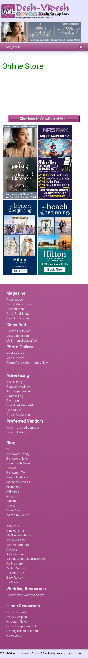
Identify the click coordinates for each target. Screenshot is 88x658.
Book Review (15, 510)
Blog (9, 449)
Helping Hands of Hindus (23, 631)
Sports (11, 501)
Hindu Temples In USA (21, 626)
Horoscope (13, 635)
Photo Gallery (15, 353)
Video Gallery (15, 358)
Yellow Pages (15, 540)
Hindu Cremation (17, 612)
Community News (18, 463)
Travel (10, 505)
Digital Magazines (18, 304)
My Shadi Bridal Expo (20, 535)
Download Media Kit (19, 405)
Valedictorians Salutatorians (26, 559)
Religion (11, 496)
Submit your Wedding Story (25, 595)
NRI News (12, 491)
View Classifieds (17, 336)
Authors (12, 549)
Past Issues (14, 299)
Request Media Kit (18, 386)
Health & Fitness (17, 477)
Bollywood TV (15, 472)
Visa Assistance (17, 544)
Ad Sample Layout (18, 391)
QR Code (12, 582)
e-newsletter (15, 530)
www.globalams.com (69, 653)
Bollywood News (17, 458)
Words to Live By (17, 515)
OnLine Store (15, 573)
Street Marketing (18, 414)
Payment (12, 400)
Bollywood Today (17, 454)
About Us (12, 526)
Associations (15, 554)
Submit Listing (16, 432)
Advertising (14, 382)
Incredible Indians (18, 482)
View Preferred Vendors (22, 427)
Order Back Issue (18, 313)
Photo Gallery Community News (28, 362)
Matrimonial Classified (21, 340)
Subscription (15, 309)
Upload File (13, 410)
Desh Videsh (10, 653)
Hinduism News (17, 621)
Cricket (11, 468)
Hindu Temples (16, 617)
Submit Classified (18, 331)
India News (13, 486)
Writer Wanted (16, 568)
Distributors (14, 563)
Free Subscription (18, 318)
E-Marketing (14, 396)
